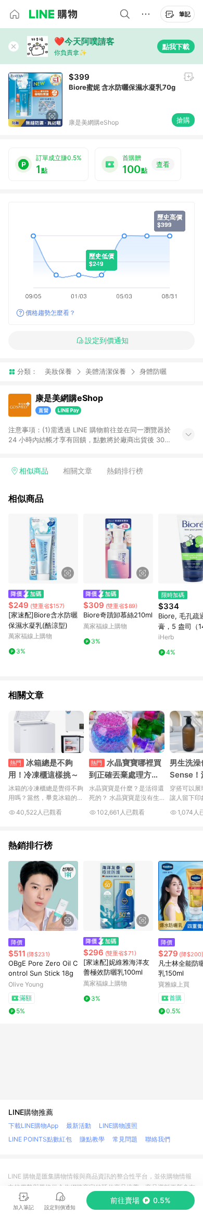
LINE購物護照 (118, 1125)
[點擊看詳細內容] (43, 549)
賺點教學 (92, 1139)
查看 (163, 164)
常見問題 (124, 1139)
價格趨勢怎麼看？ (50, 313)
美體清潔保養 (105, 371)
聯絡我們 (157, 1139)
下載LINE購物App (33, 1125)
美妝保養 (58, 371)
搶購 (183, 120)
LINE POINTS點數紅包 (40, 1139)
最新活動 (78, 1125)
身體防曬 (153, 371)
